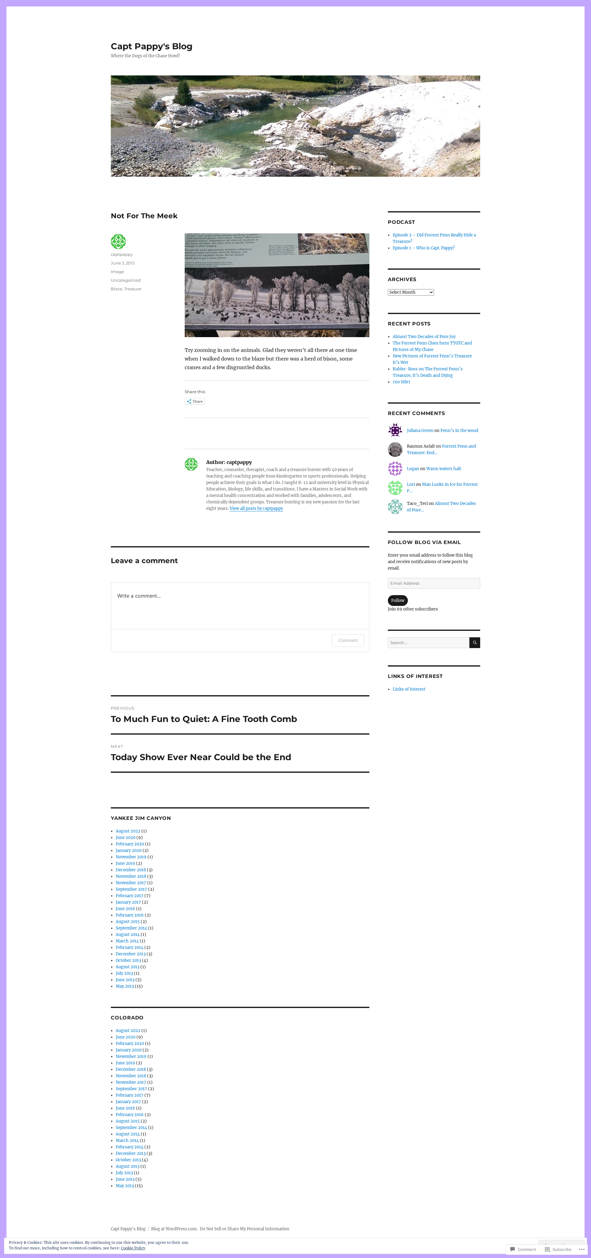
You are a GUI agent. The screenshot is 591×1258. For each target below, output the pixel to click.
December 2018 (131, 870)
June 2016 (125, 908)
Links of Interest (409, 689)
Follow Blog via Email (424, 542)
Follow (397, 600)
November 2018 (131, 876)
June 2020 (125, 837)
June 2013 (125, 979)
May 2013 (125, 986)
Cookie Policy (133, 1248)
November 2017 (131, 882)
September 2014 (131, 928)
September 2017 (131, 889)
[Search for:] (428, 642)
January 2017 (128, 902)
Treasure (132, 288)
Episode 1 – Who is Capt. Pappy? (424, 248)
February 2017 (129, 895)
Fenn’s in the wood (459, 430)
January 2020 (129, 850)
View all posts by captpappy (256, 508)
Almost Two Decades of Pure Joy (424, 336)
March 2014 (127, 941)
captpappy (122, 254)
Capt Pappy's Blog (152, 46)
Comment (348, 640)
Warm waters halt (443, 468)
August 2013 (127, 967)
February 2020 (130, 844)
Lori (411, 484)
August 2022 (128, 831)
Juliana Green (420, 430)
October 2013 (128, 960)
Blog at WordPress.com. (174, 1229)
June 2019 (125, 863)
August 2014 (128, 934)
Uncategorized (126, 280)
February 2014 (129, 947)
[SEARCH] (474, 642)
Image (117, 271)
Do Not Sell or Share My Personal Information (244, 1229)
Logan (413, 468)
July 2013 (124, 973)
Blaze (116, 288)
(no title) (401, 382)
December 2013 (131, 954)
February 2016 (130, 915)
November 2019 (131, 857)
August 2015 (128, 921)
